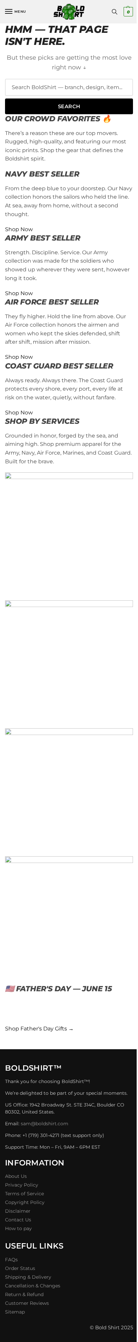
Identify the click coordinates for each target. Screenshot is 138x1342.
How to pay (18, 1228)
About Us (16, 1176)
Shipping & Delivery (28, 1277)
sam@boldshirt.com (44, 1124)
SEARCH (69, 106)
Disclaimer (17, 1211)
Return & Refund (24, 1294)
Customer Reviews (27, 1303)
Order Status (20, 1268)
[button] (127, 11)
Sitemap (15, 1312)
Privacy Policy (21, 1185)
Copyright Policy (25, 1202)
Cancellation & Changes (32, 1286)
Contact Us (18, 1220)
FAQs (11, 1260)
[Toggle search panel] (114, 11)
